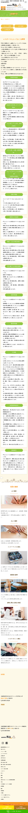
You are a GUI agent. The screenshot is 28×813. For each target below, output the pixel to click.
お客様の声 (7, 29)
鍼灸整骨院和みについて (5, 747)
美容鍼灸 (2, 790)
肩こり (2, 773)
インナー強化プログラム (5, 797)
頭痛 (1, 777)
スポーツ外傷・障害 (4, 768)
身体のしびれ (3, 766)
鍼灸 (1, 788)
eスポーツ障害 (7, 26)
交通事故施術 (3, 760)
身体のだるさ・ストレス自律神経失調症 (8, 779)
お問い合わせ (3, 757)
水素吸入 (2, 799)
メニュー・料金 (3, 751)
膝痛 (1, 775)
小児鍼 (2, 792)
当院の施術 (20, 26)
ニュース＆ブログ (4, 753)
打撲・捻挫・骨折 (4, 762)
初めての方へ (3, 749)
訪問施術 (2, 786)
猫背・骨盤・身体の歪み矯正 (6, 764)
